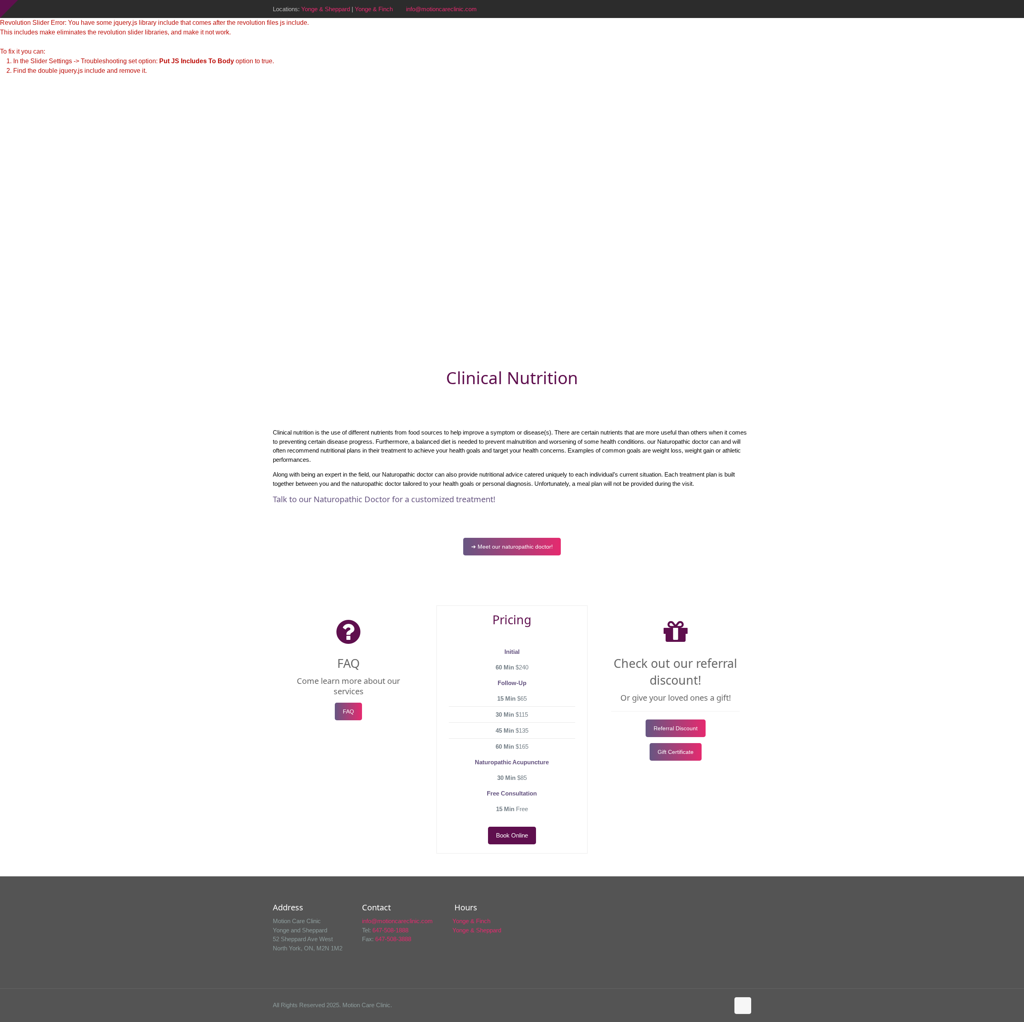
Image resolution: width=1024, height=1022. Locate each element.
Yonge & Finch (374, 9)
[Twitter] (714, 9)
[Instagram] (736, 9)
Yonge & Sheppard (325, 9)
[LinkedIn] (725, 9)
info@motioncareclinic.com (441, 9)
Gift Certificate (676, 752)
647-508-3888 (393, 939)
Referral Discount (676, 728)
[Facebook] (704, 9)
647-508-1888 (390, 930)
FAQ (348, 711)
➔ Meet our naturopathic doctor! (512, 546)
